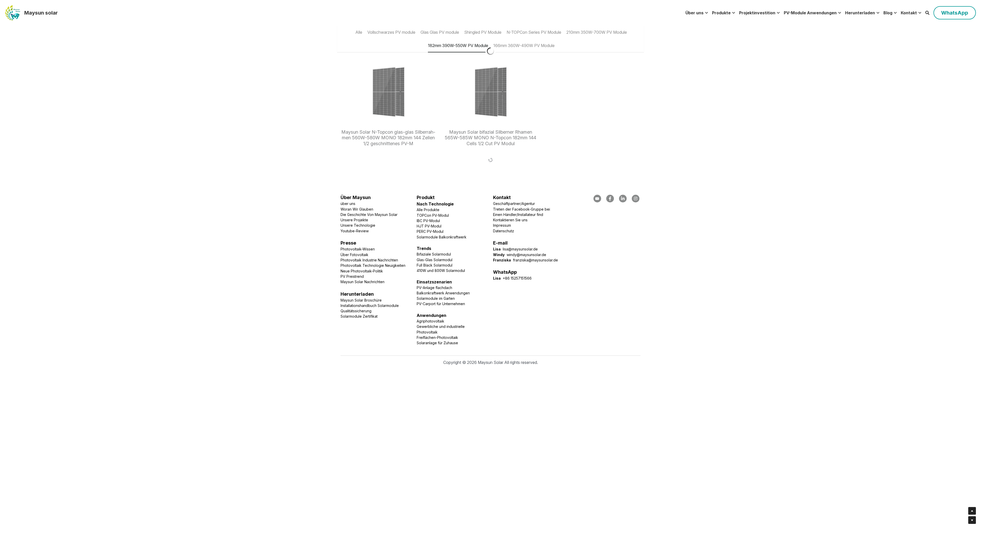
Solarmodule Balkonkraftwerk (441, 217)
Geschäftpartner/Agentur (514, 184)
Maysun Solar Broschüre (361, 281)
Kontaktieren (504, 200)
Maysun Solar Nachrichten (362, 262)
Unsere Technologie (358, 206)
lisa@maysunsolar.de (520, 229)
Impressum (502, 206)
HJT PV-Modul (429, 206)
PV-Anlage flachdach (434, 268)
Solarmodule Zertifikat (359, 297)
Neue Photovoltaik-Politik (362, 251)
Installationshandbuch (359, 286)
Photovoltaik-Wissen (358, 229)
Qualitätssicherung (356, 291)
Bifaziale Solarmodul (434, 235)
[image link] (12, 12)
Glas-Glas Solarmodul (434, 240)
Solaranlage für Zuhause (437, 323)
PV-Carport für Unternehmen (441, 284)
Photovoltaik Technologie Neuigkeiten (373, 246)
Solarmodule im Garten (436, 279)
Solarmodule (388, 286)
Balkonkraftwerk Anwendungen (443, 273)
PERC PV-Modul (430, 212)
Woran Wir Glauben (357, 190)
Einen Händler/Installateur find (518, 195)
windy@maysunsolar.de (526, 235)
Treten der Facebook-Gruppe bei (521, 190)
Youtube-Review (355, 211)
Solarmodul (455, 251)
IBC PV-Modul (428, 201)
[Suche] (927, 13)
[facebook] (597, 179)
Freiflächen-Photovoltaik (437, 318)
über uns (348, 184)
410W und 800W (431, 251)
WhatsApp (954, 13)
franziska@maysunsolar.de (535, 240)
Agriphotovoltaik (430, 302)
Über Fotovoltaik (354, 235)
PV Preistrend (352, 257)
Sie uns (521, 200)
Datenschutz (503, 211)
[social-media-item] (610, 179)
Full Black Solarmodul (434, 246)
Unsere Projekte (354, 200)
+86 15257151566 (516, 259)
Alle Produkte (428, 190)
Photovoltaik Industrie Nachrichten (369, 240)
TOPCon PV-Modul (433, 196)
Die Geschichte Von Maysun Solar (369, 195)
